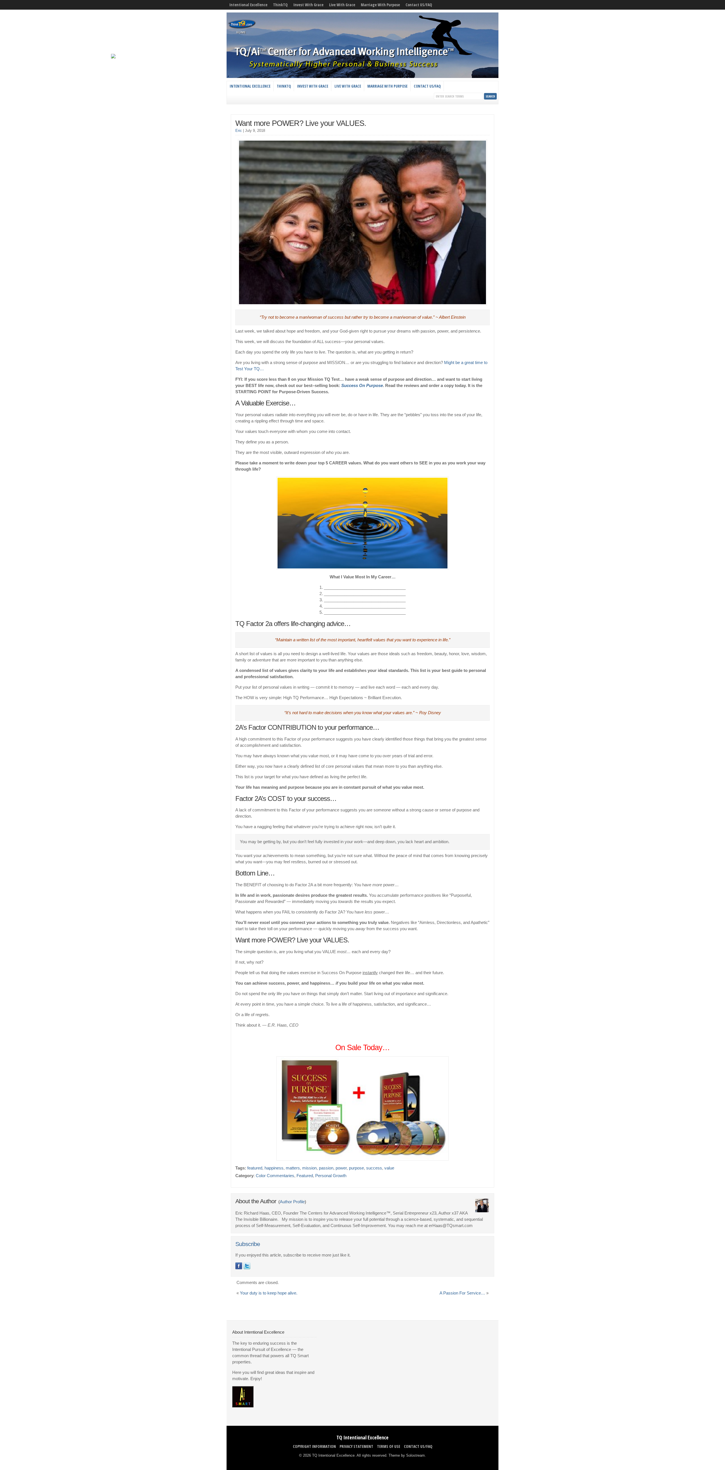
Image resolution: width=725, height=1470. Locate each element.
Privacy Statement (356, 1446)
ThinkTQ (280, 4)
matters (293, 1168)
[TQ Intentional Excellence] (362, 76)
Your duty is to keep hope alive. (268, 1293)
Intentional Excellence (248, 4)
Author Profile (292, 1202)
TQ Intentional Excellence (362, 1437)
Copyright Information (314, 1446)
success (374, 1168)
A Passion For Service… (462, 1293)
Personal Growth (330, 1175)
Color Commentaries (275, 1175)
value (389, 1168)
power (341, 1168)
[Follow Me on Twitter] (247, 1265)
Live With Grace (342, 4)
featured (254, 1168)
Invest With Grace (308, 4)
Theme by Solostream (407, 1455)
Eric (238, 130)
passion (326, 1168)
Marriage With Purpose (380, 4)
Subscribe (247, 1244)
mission (309, 1168)
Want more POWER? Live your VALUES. (300, 123)
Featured (305, 1175)
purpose (356, 1168)
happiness (274, 1168)
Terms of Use (388, 1446)
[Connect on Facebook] (238, 1265)
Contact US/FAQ (419, 4)
